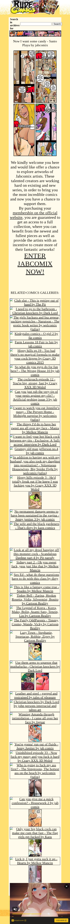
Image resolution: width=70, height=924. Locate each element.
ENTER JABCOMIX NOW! (35, 264)
